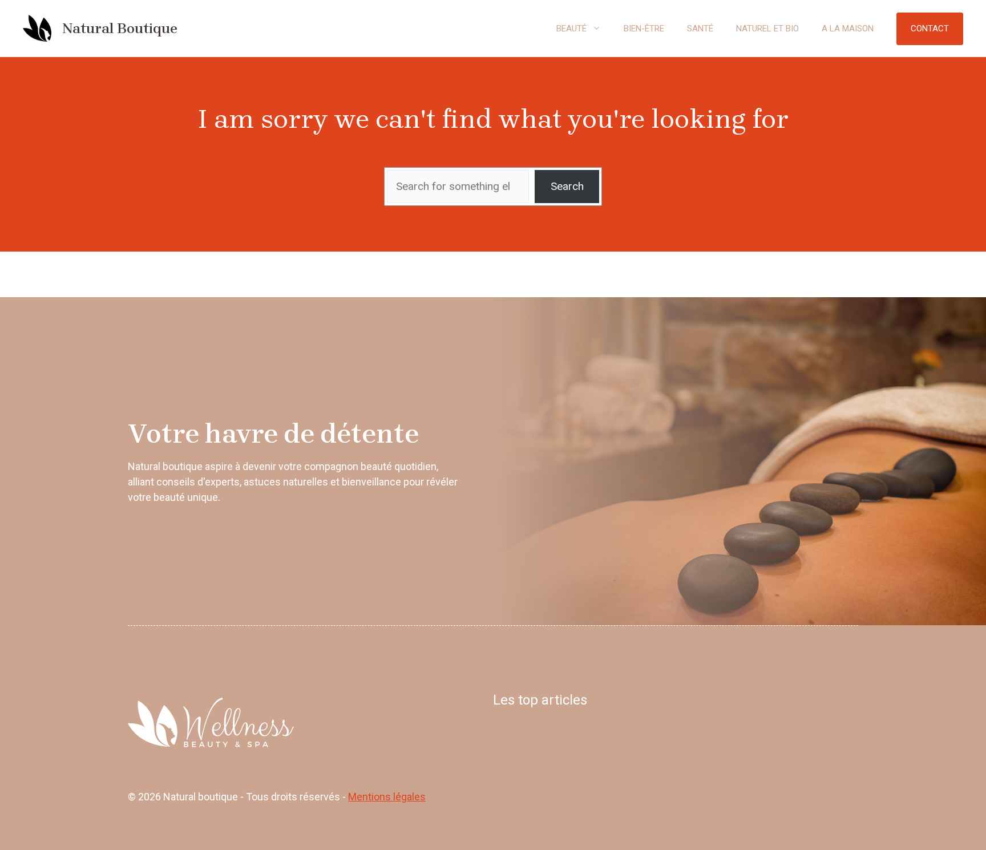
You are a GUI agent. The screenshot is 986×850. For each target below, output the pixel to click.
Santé (700, 28)
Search (567, 186)
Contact (930, 28)
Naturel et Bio (767, 28)
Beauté (571, 28)
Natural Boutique (119, 28)
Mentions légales (387, 797)
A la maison (848, 28)
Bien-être (644, 28)
